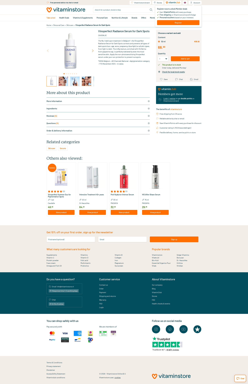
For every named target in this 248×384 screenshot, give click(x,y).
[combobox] (124, 10)
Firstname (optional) (56, 239)
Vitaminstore (157, 255)
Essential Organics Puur (161, 263)
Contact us (103, 285)
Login (101, 307)
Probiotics (85, 266)
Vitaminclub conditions (56, 377)
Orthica (180, 263)
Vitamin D (84, 258)
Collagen (118, 258)
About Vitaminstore (163, 279)
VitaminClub (157, 292)
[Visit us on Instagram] (156, 329)
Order (101, 289)
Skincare (69, 25)
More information (54, 101)
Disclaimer (51, 370)
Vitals (154, 266)
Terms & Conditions (54, 362)
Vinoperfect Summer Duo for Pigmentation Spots (59, 196)
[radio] (159, 41)
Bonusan (180, 258)
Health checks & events (161, 303)
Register (178, 23)
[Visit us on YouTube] (183, 329)
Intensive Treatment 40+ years (91, 195)
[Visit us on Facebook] (170, 329)
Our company (157, 285)
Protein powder (53, 260)
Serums (63, 148)
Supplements (52, 255)
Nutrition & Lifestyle (120, 18)
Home (49, 25)
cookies (117, 377)
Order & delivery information (59, 130)
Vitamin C (50, 258)
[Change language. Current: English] (185, 3)
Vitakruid (155, 258)
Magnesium (119, 263)
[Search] (151, 10)
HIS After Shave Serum (151, 195)
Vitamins (84, 255)
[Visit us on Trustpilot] (197, 329)
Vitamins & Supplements (83, 18)
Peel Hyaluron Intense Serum (122, 195)
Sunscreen (119, 266)
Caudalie (102, 35)
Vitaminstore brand (142, 3)
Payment (102, 292)
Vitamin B (118, 255)
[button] (61, 191)
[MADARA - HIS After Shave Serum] (155, 177)
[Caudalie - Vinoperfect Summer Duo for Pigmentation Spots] (61, 177)
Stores (159, 3)
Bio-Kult (155, 260)
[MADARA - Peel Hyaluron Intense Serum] (124, 177)
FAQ (100, 303)
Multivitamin (86, 263)
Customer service (109, 279)
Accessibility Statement (56, 374)
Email (102, 239)
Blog (153, 289)
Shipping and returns (107, 296)
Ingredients (52, 108)
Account (196, 3)
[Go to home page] (66, 9)
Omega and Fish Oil (54, 266)
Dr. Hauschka (182, 260)
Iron (116, 260)
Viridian (180, 266)
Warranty (102, 300)
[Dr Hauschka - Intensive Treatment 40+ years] (92, 177)
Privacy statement (54, 366)
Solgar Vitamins (183, 255)
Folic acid (84, 260)
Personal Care (102, 18)
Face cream (51, 263)
